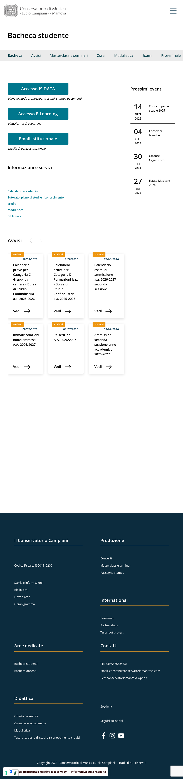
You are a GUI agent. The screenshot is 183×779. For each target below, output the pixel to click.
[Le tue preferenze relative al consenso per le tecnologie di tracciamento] (6, 772)
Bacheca (15, 55)
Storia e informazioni (28, 583)
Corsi (101, 55)
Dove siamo (22, 597)
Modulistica (123, 55)
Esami (147, 55)
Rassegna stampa (112, 573)
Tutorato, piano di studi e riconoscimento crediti (47, 738)
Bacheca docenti (25, 671)
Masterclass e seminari (69, 55)
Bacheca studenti (26, 664)
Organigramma (24, 604)
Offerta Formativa (26, 716)
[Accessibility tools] (15, 772)
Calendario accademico (23, 191)
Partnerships (109, 625)
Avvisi (36, 55)
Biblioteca (14, 216)
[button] (39, 241)
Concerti (106, 558)
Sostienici (106, 706)
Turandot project (111, 632)
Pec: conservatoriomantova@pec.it (123, 678)
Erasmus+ (107, 618)
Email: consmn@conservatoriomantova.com (130, 671)
